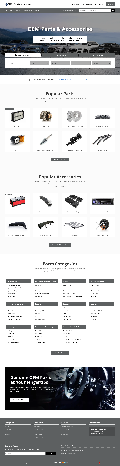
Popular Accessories (65, 79)
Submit (50, 453)
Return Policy (65, 432)
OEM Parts (37, 426)
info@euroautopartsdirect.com (75, 450)
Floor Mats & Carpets (14, 285)
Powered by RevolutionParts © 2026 (102, 463)
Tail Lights (11, 331)
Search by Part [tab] (61, 55)
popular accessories (74, 101)
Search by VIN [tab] (98, 55)
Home (6, 10)
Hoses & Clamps (95, 285)
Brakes (65, 281)
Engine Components (16, 304)
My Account (76, 4)
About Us (36, 10)
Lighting (11, 327)
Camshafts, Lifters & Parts (15, 308)
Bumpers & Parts (40, 308)
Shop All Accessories (59, 245)
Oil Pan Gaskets (67, 308)
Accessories (12, 281)
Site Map (7, 434)
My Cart (7, 426)
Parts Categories (15, 10)
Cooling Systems (97, 281)
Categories (85, 79)
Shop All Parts (59, 159)
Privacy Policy (65, 434)
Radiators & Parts (96, 288)
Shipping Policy (65, 429)
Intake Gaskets (67, 311)
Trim (92, 308)
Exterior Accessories (40, 432)
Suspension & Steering (44, 327)
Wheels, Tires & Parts (71, 327)
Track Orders (88, 4)
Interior (94, 304)
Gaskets (66, 304)
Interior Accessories (39, 429)
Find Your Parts (19, 400)
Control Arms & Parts (41, 331)
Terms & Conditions (67, 426)
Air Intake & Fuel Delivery (45, 281)
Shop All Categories (39, 437)
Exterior (38, 304)
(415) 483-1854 (71, 453)
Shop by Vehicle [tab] (24, 55)
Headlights (11, 333)
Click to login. (8, 463)
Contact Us (99, 4)
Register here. (28, 463)
